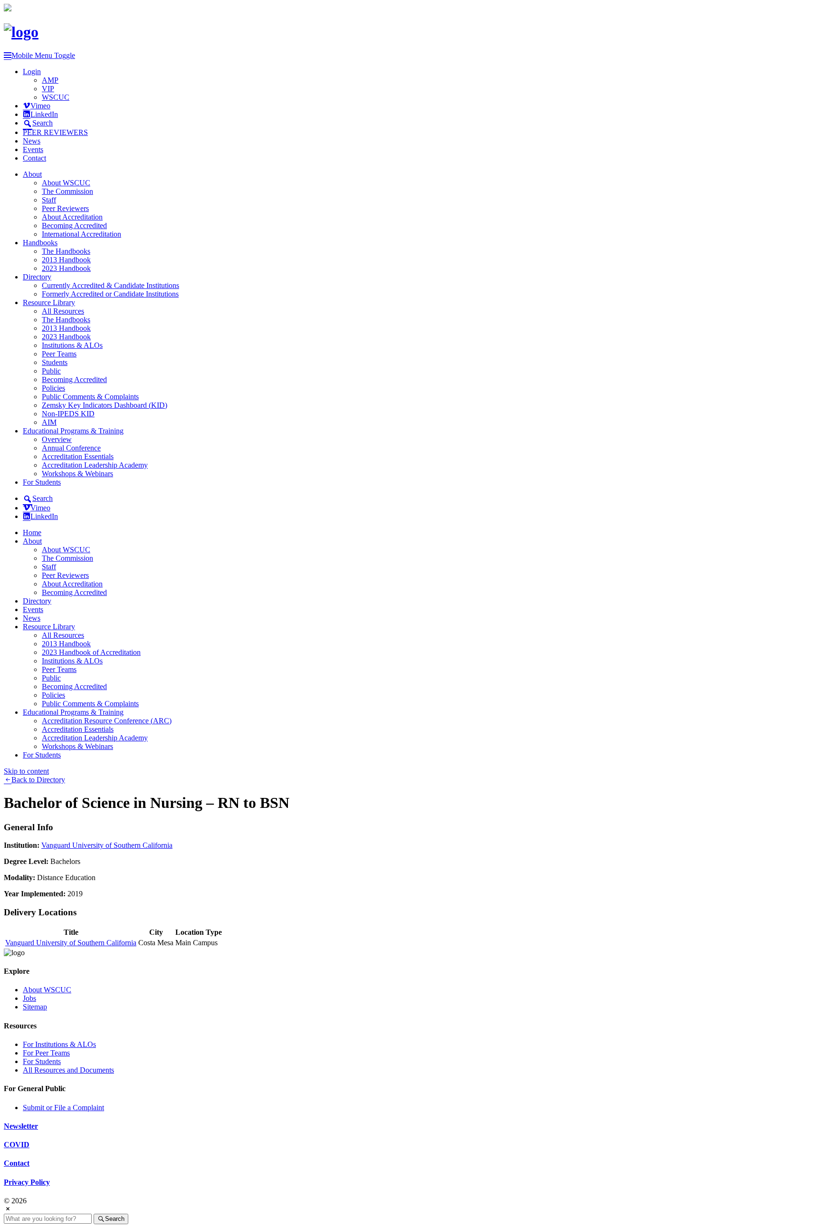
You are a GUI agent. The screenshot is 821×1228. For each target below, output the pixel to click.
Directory (37, 277)
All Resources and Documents (68, 1070)
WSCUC (55, 97)
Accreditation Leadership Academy (95, 465)
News (31, 141)
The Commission (67, 191)
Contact (34, 158)
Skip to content (26, 771)
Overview (57, 439)
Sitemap (35, 1007)
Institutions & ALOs (72, 345)
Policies (53, 388)
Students (54, 362)
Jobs (29, 998)
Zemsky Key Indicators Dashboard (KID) (104, 405)
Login (32, 71)
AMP (50, 80)
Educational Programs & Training (73, 431)
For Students (42, 482)
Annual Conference (71, 448)
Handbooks (40, 243)
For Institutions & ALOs (59, 1044)
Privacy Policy (27, 1182)
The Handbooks (66, 251)
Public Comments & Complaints (90, 397)
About (32, 174)
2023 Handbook (66, 268)
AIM (49, 422)
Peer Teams (59, 354)
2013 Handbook (66, 260)
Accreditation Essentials (78, 456)
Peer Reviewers (65, 208)
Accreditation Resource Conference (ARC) (107, 721)
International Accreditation (81, 234)
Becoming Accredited (74, 225)
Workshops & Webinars (77, 474)
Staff (49, 200)
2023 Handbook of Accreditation (91, 652)
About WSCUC (66, 183)
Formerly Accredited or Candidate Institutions (110, 294)
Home (32, 532)
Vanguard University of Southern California (106, 845)
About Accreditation (72, 217)
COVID (16, 1145)
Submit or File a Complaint (63, 1107)
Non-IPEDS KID (68, 414)
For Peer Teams (46, 1053)
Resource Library (49, 302)
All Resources (63, 311)
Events (33, 149)
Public (51, 371)
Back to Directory (38, 780)
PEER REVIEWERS (55, 132)
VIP (48, 89)
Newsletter (21, 1126)
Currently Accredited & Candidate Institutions (110, 285)
